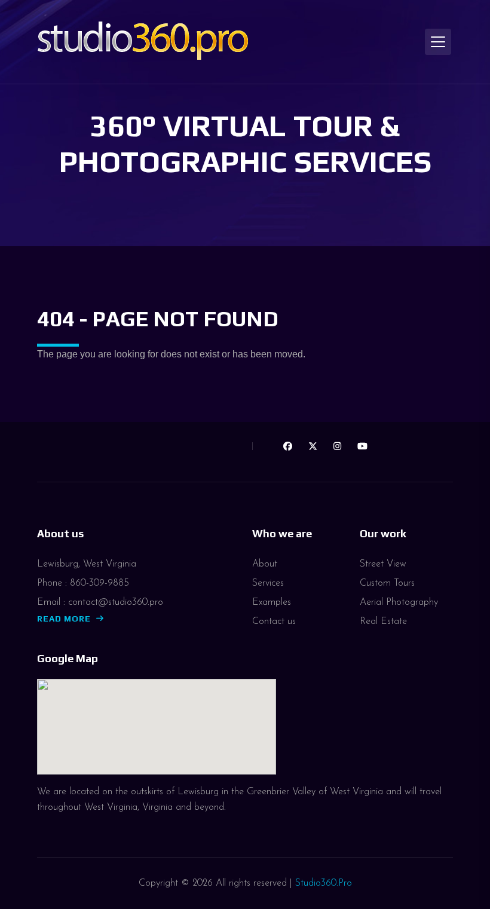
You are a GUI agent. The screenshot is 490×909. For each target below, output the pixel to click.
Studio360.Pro (323, 883)
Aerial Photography (399, 602)
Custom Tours (387, 583)
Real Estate (383, 621)
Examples (271, 602)
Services (268, 583)
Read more (64, 618)
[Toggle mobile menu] (438, 42)
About (264, 564)
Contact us (274, 621)
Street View (383, 564)
